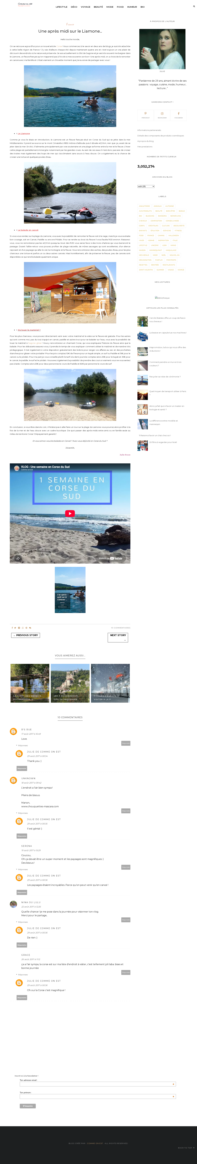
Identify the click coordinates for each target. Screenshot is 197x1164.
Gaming (161, 236)
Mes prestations (144, 146)
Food (120, 6)
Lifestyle (61, 6)
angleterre (144, 206)
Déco (74, 6)
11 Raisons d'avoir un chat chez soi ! (155, 435)
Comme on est (95, 1143)
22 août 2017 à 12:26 (31, 906)
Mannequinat (155, 250)
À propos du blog (145, 141)
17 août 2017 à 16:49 (31, 734)
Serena (26, 846)
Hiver (141, 240)
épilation (155, 231)
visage (171, 270)
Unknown (28, 778)
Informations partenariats (149, 130)
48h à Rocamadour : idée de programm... (26, 697)
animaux (158, 206)
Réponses (23, 745)
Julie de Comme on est (44, 751)
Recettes (143, 265)
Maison (142, 250)
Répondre (126, 743)
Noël (164, 255)
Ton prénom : (97, 1092)
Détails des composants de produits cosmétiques (160, 135)
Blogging (150, 216)
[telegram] (19, 628)
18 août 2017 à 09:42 (31, 782)
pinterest (146, 118)
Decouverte (178, 226)
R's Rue (26, 729)
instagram (162, 118)
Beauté (98, 6)
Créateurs (153, 226)
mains (173, 245)
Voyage (85, 6)
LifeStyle (143, 245)
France (70, 24)
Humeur (132, 6)
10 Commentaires (120, 628)
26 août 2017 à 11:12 (30, 959)
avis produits (145, 211)
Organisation (145, 260)
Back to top (185, 1148)
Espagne (167, 231)
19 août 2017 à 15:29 (31, 850)
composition (156, 221)
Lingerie (154, 245)
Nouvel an (174, 255)
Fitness (178, 231)
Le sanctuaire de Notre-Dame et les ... (107, 697)
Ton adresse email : (97, 1080)
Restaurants (169, 265)
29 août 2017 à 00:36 (37, 880)
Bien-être (170, 211)
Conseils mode (172, 221)
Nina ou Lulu (31, 902)
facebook (179, 118)
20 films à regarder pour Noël (163, 442)
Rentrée (155, 265)
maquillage (171, 250)
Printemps (171, 260)
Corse (59, 46)
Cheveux (143, 221)
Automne (169, 206)
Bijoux (182, 211)
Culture (166, 226)
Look (164, 245)
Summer (160, 270)
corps (142, 226)
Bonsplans (175, 216)
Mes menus (144, 255)
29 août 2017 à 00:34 (37, 756)
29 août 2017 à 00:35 (37, 823)
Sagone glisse (34, 343)
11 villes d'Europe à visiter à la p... (66, 697)
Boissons (162, 216)
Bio (143, 6)
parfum (159, 260)
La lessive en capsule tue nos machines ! (168, 333)
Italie (175, 240)
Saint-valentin (146, 270)
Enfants (143, 231)
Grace (25, 955)
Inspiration (163, 240)
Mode (109, 6)
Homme (151, 240)
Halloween (173, 236)
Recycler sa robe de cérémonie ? (165, 376)
